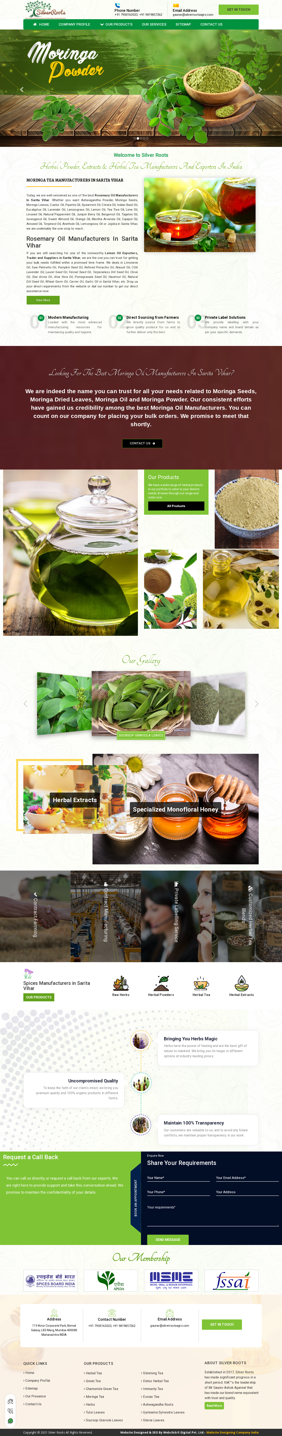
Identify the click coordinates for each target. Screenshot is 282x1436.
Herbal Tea (71, 548)
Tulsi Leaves (95, 1412)
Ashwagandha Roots (157, 1405)
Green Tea (93, 1381)
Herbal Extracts (170, 585)
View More (43, 300)
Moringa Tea (94, 1397)
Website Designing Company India (232, 1432)
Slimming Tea (152, 1373)
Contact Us (211, 24)
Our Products (118, 24)
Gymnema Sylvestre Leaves (163, 1412)
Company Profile (74, 24)
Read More (214, 1405)
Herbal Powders (247, 504)
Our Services (154, 24)
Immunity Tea (152, 1389)
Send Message (168, 1240)
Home (43, 24)
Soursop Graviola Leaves (104, 1420)
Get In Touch (238, 10)
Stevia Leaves (153, 1420)
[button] (21, 88)
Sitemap (183, 24)
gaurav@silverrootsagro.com (193, 15)
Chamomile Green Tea (101, 1389)
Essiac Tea (150, 1397)
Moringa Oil (241, 585)
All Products (176, 506)
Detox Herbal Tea (155, 1381)
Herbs (90, 1405)
